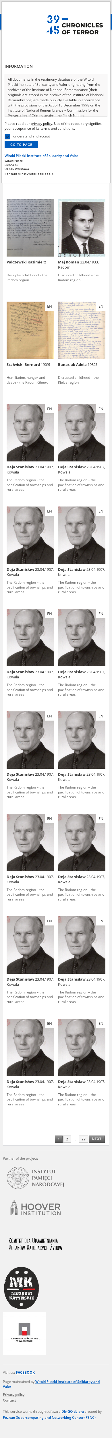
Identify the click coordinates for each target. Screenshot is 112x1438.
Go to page (21, 144)
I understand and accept (30, 136)
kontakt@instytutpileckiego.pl (30, 174)
